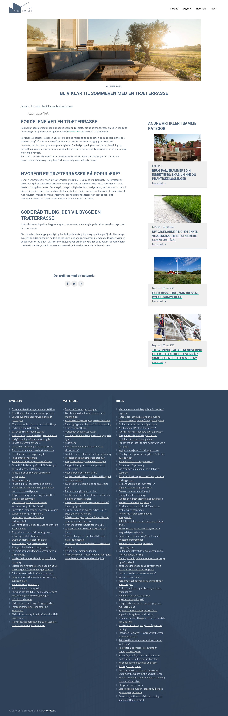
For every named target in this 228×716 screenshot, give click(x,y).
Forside (25, 105)
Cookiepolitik (49, 710)
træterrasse (74, 131)
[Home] (20, 7)
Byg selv (35, 105)
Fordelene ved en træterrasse (57, 105)
